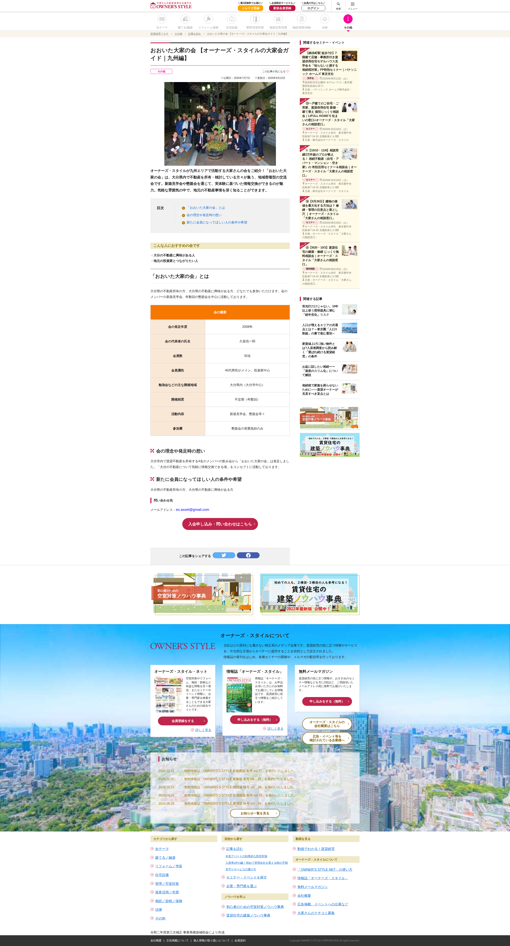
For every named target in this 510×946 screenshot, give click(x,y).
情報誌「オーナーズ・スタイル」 (322, 878)
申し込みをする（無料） (255, 719)
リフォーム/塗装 (208, 27)
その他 (348, 27)
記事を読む (234, 849)
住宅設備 (231, 27)
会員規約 (240, 940)
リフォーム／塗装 (168, 866)
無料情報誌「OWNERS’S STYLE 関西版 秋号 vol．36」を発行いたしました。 (240, 787)
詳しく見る (203, 730)
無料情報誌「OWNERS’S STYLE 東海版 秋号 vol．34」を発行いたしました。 (240, 803)
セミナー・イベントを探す (246, 877)
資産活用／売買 (167, 892)
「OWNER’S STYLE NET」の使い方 (324, 870)
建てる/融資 (185, 27)
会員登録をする (183, 721)
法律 (325, 27)
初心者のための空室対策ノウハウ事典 (255, 907)
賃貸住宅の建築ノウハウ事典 (248, 915)
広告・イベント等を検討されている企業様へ (327, 738)
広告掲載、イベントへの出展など (322, 904)
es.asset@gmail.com (192, 510)
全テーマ (162, 27)
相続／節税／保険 (168, 901)
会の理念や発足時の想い (204, 215)
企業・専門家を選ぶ (241, 886)
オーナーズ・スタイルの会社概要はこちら (327, 724)
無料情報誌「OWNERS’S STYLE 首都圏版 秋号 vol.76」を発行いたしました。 (240, 795)
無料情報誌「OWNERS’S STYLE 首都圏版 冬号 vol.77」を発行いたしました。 (240, 771)
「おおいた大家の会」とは (206, 207)
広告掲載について (177, 940)
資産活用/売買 (278, 27)
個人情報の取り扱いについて (211, 940)
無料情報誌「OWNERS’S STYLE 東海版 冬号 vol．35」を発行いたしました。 (240, 779)
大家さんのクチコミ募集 (316, 913)
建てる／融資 (165, 858)
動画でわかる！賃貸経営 (316, 849)
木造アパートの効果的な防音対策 (246, 856)
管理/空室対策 (255, 27)
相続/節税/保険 (301, 27)
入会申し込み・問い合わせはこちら (220, 524)
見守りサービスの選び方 (241, 869)
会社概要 (304, 896)
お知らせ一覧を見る (255, 813)
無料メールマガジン (312, 887)
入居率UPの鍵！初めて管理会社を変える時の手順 (257, 862)
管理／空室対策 (167, 884)
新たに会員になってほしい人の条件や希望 (217, 222)
